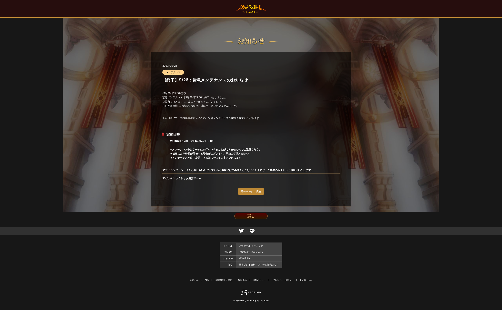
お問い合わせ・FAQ (199, 280)
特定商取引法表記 (223, 280)
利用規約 (242, 280)
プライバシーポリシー (282, 280)
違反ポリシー (259, 280)
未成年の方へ (305, 280)
